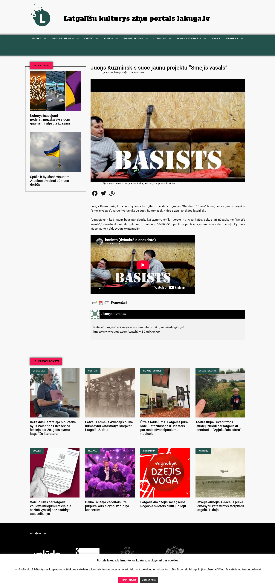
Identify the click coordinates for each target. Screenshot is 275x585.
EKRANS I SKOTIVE (152, 371)
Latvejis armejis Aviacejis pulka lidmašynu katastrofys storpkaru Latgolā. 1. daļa (219, 506)
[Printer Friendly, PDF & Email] (101, 302)
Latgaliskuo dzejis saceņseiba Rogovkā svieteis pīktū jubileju (163, 504)
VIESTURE (92, 371)
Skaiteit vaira (149, 579)
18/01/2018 (120, 314)
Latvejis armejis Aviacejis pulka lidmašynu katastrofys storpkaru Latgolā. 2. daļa (109, 426)
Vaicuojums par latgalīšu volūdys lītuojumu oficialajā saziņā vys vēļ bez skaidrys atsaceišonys (50, 508)
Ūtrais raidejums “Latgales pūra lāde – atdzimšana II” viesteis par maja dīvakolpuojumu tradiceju (164, 428)
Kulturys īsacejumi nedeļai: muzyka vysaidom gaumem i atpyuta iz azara (50, 119)
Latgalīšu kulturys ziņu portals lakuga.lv (137, 18)
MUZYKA (92, 451)
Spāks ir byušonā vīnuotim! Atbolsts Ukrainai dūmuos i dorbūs (50, 181)
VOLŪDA (37, 451)
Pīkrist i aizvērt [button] (128, 579)
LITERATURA (39, 371)
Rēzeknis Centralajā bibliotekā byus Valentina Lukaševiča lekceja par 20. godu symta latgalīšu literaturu (53, 428)
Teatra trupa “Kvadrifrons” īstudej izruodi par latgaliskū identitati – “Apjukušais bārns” (218, 426)
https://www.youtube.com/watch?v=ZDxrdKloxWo (126, 331)
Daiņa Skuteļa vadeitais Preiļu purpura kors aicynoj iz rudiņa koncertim (107, 506)
